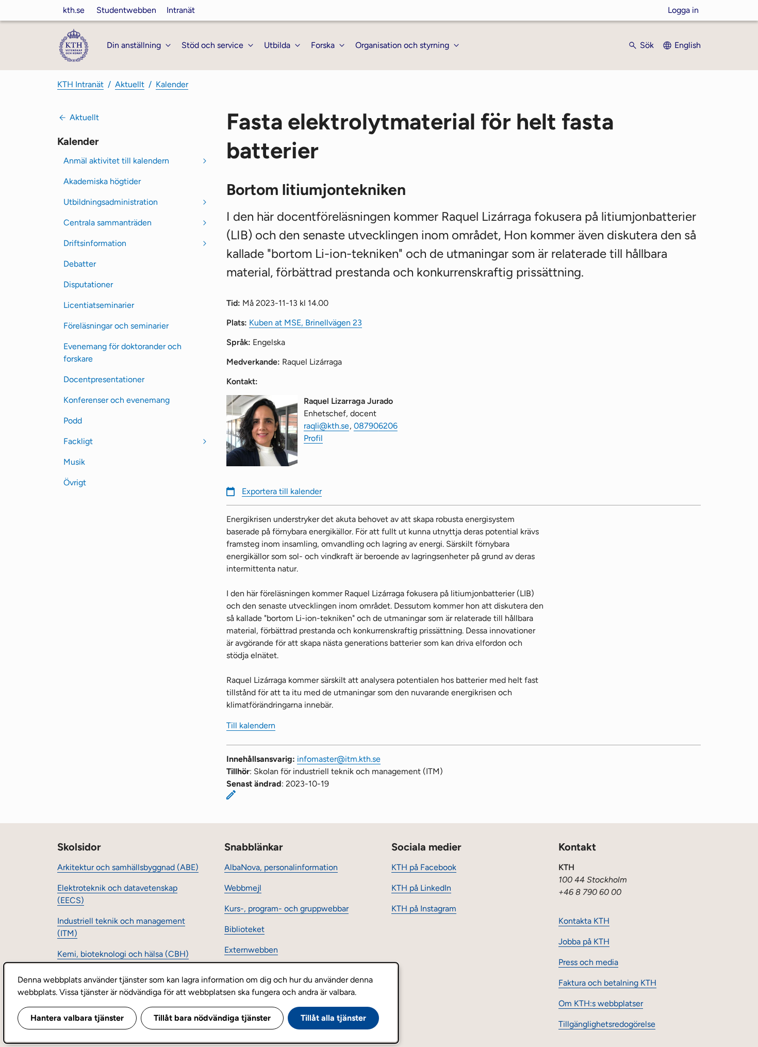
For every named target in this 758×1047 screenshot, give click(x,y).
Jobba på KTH (583, 941)
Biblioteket (244, 929)
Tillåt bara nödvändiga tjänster (212, 1018)
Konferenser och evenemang (116, 400)
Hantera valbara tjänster (77, 1018)
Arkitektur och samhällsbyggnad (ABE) (128, 867)
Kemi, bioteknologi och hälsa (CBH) (123, 954)
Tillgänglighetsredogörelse (606, 1024)
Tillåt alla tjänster (333, 1018)
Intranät (181, 10)
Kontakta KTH (583, 921)
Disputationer (88, 284)
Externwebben (251, 950)
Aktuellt (129, 84)
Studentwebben (126, 10)
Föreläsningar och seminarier (116, 326)
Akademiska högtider (102, 181)
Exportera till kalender (282, 491)
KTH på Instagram (423, 908)
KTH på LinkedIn (421, 888)
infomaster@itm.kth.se (339, 759)
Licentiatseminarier (98, 305)
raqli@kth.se (326, 426)
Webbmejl (242, 888)
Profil (313, 438)
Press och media (588, 962)
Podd (72, 421)
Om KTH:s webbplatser (600, 1003)
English (687, 45)
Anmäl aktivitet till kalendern (116, 161)
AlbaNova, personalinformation (281, 867)
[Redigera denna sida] (231, 794)
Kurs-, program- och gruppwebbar (286, 908)
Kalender (172, 84)
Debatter (79, 264)
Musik (74, 462)
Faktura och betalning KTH (607, 983)
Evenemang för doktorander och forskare (122, 352)
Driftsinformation (94, 243)
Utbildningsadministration (110, 202)
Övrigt (74, 482)
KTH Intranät (80, 84)
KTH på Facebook (423, 867)
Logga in (683, 10)
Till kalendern (250, 725)
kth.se (74, 10)
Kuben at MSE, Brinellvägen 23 (305, 323)
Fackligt (78, 441)
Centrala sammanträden (107, 222)
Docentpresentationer (103, 379)
